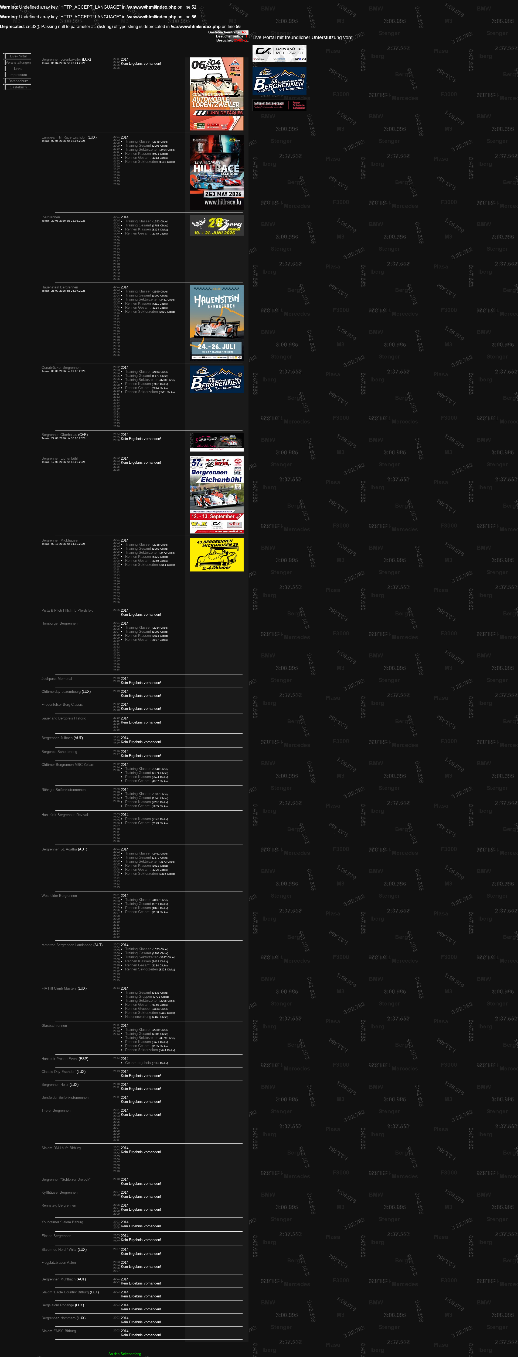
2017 (116, 169)
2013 (116, 157)
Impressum (18, 75)
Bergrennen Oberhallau (59, 435)
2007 (116, 234)
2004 (116, 225)
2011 (116, 58)
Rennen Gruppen (138, 1009)
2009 (116, 145)
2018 (116, 172)
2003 (116, 139)
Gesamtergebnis (138, 1063)
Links (18, 69)
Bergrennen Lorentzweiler (61, 59)
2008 (116, 142)
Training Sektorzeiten (141, 149)
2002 (116, 219)
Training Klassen (138, 141)
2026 (116, 67)
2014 (116, 160)
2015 (116, 163)
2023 (116, 272)
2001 (116, 136)
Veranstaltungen (18, 62)
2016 (116, 166)
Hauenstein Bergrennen (60, 287)
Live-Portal (18, 56)
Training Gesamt (138, 145)
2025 (116, 64)
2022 (116, 269)
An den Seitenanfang (124, 1354)
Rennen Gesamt (138, 158)
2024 (116, 178)
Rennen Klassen (138, 153)
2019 (116, 175)
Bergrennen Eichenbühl (60, 458)
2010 (116, 148)
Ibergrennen (51, 217)
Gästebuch (18, 87)
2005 (116, 228)
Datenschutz (18, 81)
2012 (116, 61)
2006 (116, 231)
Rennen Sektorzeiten (141, 162)
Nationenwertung (138, 1017)
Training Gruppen (138, 996)
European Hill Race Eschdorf (64, 137)
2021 (116, 411)
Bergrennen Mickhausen (60, 540)
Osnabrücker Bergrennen (61, 368)
